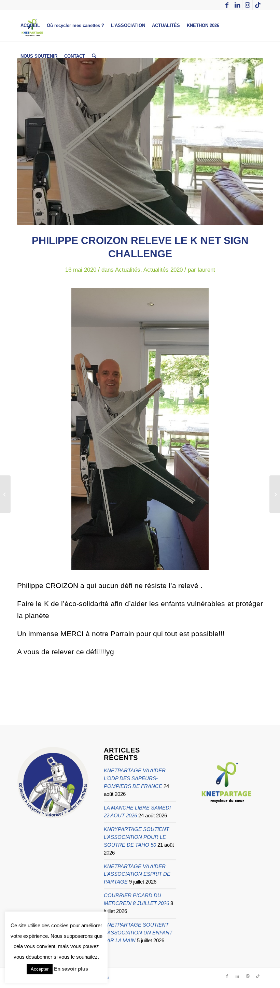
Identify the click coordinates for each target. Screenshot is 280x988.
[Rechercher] (94, 56)
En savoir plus (71, 969)
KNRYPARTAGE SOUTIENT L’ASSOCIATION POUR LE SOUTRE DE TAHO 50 (136, 837)
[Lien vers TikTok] (258, 5)
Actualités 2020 (163, 270)
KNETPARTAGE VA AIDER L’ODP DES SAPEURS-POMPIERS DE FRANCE (135, 778)
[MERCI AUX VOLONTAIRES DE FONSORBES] (274, 494)
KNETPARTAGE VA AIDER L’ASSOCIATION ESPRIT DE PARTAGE (137, 874)
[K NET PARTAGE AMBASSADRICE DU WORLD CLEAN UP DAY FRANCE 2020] (5, 494)
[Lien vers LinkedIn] (237, 5)
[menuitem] (30, 25)
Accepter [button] (39, 969)
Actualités (127, 270)
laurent (206, 270)
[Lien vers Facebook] (227, 5)
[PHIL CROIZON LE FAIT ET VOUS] (140, 141)
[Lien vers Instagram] (247, 5)
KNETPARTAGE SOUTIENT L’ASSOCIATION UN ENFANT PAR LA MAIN (138, 932)
